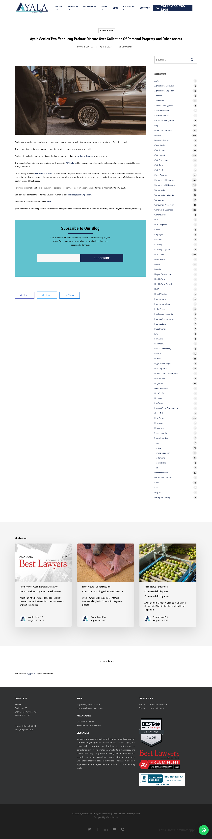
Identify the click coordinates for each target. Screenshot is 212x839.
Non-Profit (159, 393)
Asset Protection (161, 110)
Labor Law (159, 343)
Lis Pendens (159, 378)
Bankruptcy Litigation (164, 120)
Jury (156, 333)
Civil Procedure (161, 160)
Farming (158, 244)
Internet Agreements (164, 318)
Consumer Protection (164, 204)
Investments (160, 328)
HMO (156, 289)
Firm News (106, 30)
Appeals (158, 95)
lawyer (157, 358)
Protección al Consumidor (166, 408)
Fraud (157, 264)
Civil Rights (159, 165)
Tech (156, 442)
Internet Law (160, 323)
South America (161, 438)
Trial (156, 467)
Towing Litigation (162, 452)
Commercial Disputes (164, 180)
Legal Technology (162, 363)
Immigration (160, 299)
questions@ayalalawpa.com (90, 708)
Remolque (159, 423)
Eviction (157, 239)
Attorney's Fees (161, 115)
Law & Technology (162, 348)
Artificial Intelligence (163, 105)
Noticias (158, 398)
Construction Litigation (164, 194)
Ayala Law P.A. (86, 46)
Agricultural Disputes (164, 85)
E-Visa (157, 229)
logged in (31, 673)
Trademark (159, 457)
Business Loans (161, 140)
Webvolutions (112, 817)
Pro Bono (158, 403)
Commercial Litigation (164, 185)
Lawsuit (157, 353)
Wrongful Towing (162, 497)
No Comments (125, 46)
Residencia (159, 428)
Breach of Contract (163, 130)
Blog (156, 125)
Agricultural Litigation (164, 90)
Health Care (159, 279)
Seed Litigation (161, 433)
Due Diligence (160, 224)
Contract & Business (163, 209)
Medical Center (161, 388)
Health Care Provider (164, 284)
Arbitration (159, 100)
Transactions (160, 462)
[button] (204, 830)
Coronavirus (160, 214)
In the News (159, 309)
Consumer (159, 199)
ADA (156, 80)
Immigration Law (162, 304)
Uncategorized (161, 472)
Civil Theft (158, 170)
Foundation (159, 259)
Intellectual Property (163, 314)
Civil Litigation (160, 155)
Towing (157, 447)
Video (156, 482)
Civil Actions (159, 150)
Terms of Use (119, 813)
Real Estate (159, 418)
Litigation (158, 383)
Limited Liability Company (166, 373)
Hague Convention (162, 274)
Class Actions (160, 175)
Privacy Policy (133, 813)
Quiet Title (159, 413)
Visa (156, 487)
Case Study (159, 145)
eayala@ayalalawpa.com (88, 704)
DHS (156, 219)
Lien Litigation (160, 368)
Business (158, 135)
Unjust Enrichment (162, 477)
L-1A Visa (158, 338)
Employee (158, 234)
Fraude (157, 269)
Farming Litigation (162, 249)
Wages (157, 492)
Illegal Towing (160, 294)
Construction (160, 190)
